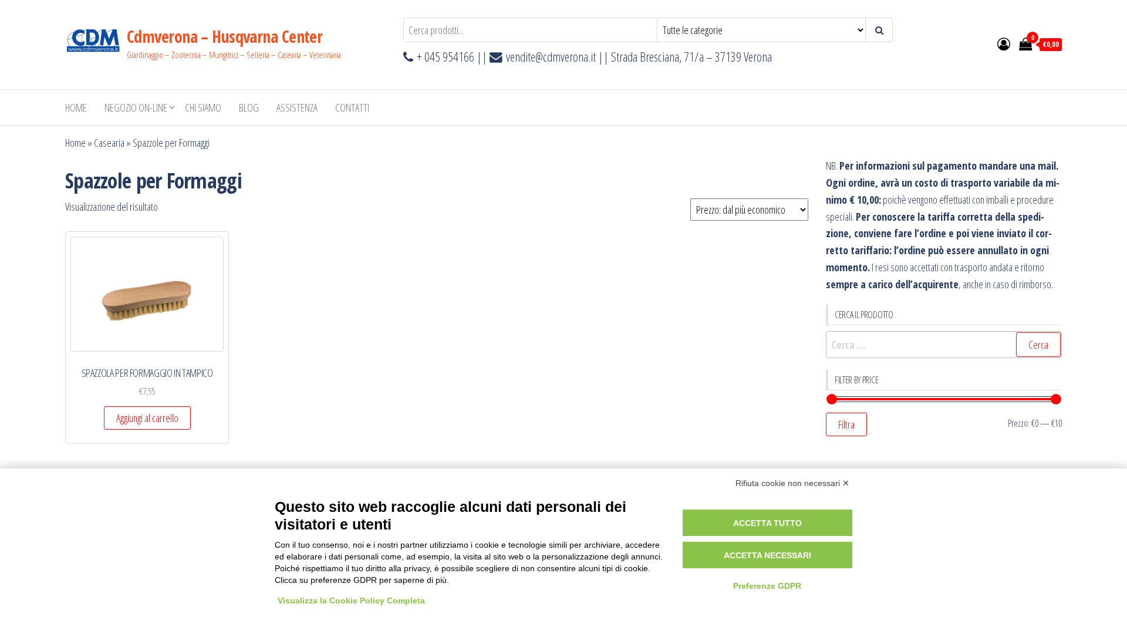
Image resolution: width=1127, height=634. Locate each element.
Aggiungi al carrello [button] (147, 418)
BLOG (249, 107)
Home (76, 107)
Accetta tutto (767, 523)
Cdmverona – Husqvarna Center (224, 36)
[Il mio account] (1003, 43)
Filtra (846, 424)
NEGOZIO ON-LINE (135, 107)
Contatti (352, 107)
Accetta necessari (767, 555)
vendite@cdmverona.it (551, 56)
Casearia (109, 143)
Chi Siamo (203, 107)
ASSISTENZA (297, 107)
